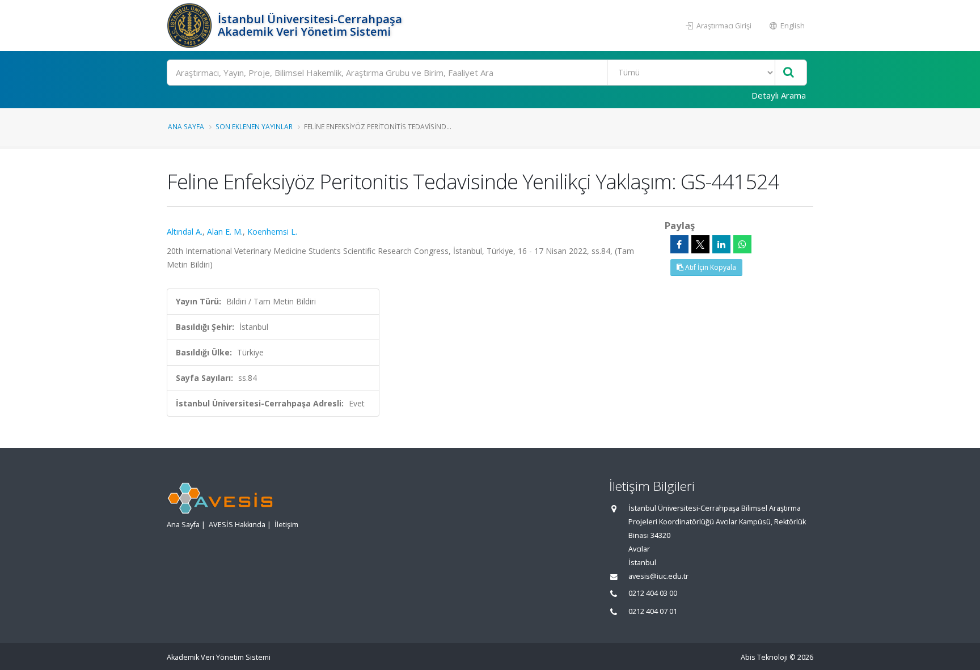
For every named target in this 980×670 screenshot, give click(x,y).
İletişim (286, 524)
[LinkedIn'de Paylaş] (721, 244)
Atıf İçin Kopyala (709, 267)
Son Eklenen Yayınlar (254, 126)
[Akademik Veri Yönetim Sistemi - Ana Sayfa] (191, 25)
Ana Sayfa (186, 126)
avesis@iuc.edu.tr (658, 576)
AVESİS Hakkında (237, 524)
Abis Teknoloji (764, 657)
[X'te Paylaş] (700, 244)
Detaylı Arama (778, 95)
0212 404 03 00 (652, 593)
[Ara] (788, 73)
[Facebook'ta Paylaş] (679, 244)
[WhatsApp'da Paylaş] (742, 244)
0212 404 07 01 (652, 611)
